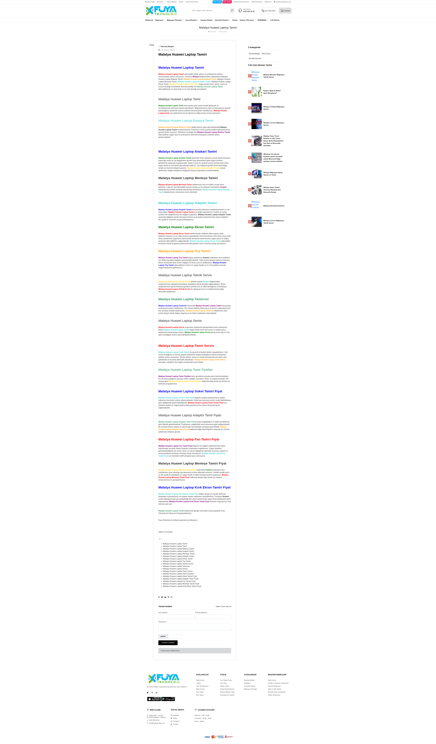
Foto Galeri (199, 692)
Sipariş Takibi (151, 1)
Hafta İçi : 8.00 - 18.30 (202, 715)
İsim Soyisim (163, 612)
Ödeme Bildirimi (172, 1)
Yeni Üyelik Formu (226, 680)
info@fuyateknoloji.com (157, 723)
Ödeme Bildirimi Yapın (227, 692)
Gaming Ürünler (249, 680)
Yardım (161, 1)
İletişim (181, 1)
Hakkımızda (268, 1)
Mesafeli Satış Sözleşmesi (241, 1)
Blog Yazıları (223, 31)
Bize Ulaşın (200, 695)
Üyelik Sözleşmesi (256, 1)
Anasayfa (212, 31)
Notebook (247, 683)
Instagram (175, 721)
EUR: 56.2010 (227, 1)
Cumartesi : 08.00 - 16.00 (203, 718)
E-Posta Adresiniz (201, 612)
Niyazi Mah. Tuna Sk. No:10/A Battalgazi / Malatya (156, 716)
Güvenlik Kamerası (255, 58)
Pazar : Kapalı (199, 721)
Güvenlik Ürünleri (249, 686)
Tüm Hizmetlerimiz (202, 686)
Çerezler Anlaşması (274, 686)
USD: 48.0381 (217, 1)
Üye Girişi (223, 683)
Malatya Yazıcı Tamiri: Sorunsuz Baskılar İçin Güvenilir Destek (272, 189)
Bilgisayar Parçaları (250, 689)
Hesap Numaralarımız (192, 1)
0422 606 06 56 (248, 11)
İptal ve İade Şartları (274, 689)
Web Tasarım (266, 54)
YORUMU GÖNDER (168, 643)
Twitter (174, 718)
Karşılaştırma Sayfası (227, 695)
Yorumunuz (162, 622)
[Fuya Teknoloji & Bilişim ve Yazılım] (161, 10)
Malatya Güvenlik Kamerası (273, 206)
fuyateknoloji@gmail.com (283, 1)
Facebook (175, 715)
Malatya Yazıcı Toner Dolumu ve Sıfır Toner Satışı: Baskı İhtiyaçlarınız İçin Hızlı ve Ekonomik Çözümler (273, 140)
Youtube (175, 724)
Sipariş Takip (224, 686)
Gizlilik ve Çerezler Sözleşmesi (278, 683)
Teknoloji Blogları (167, 46)
